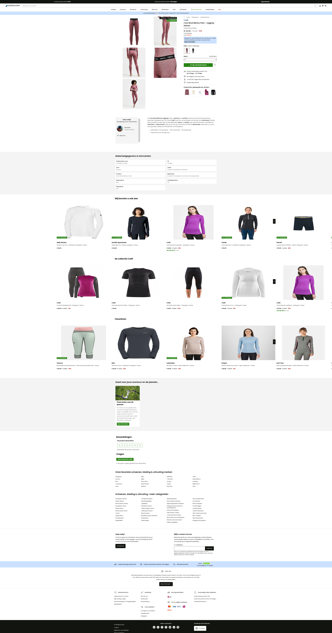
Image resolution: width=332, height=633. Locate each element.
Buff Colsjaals (197, 515)
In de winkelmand (198, 65)
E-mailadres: (178, 545)
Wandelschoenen (146, 506)
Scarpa (169, 481)
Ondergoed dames (204, 17)
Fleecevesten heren (121, 510)
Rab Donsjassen (197, 503)
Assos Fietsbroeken (198, 498)
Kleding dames (195, 17)
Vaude (169, 484)
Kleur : (191, 46)
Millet (142, 479)
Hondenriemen (197, 508)
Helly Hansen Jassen (173, 512)
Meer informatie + (189, 41)
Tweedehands (197, 9)
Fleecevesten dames (121, 503)
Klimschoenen (145, 513)
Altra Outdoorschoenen (200, 513)
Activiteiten (183, 9)
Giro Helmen (196, 501)
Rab (116, 481)
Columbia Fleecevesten (174, 515)
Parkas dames (119, 501)
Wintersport (165, 9)
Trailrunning (144, 9)
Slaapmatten (119, 515)
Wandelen (133, 9)
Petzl (194, 486)
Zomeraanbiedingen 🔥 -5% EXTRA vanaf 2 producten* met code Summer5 (166, 13)
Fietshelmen (144, 518)
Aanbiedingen (210, 9)
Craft (186, 20)
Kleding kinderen (172, 498)
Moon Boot (144, 481)
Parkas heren (119, 508)
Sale (219, 9)
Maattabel (213, 56)
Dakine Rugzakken (172, 522)
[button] (134, 32)
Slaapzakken (119, 520)
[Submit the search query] (315, 6)
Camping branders (146, 498)
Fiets (174, 9)
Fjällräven (169, 476)
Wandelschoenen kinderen (149, 515)
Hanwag (195, 481)
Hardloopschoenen (147, 510)
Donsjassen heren (120, 506)
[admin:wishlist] (215, 65)
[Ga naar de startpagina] (185, 17)
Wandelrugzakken (146, 501)
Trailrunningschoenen (147, 508)
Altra (142, 476)
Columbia (170, 479)
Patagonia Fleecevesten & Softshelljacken (175, 506)
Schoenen (123, 9)
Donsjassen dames (121, 498)
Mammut (169, 486)
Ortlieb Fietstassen (198, 510)
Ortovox (117, 479)
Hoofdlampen (119, 518)
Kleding (113, 9)
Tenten (117, 513)
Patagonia (118, 476)
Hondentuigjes (197, 506)
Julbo (194, 476)
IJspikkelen (144, 503)
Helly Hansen (145, 484)
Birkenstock (196, 484)
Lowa (116, 486)
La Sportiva (118, 484)
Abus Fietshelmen (198, 518)
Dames (188, 17)
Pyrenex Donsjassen (173, 510)
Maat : (186, 56)
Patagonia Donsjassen (199, 520)
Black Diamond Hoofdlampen (175, 517)
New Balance (196, 479)
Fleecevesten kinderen (173, 501)
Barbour (143, 486)
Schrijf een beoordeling (190, 28)
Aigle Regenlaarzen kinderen (175, 503)
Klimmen (154, 9)
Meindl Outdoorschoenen (174, 520)
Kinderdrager (145, 520)
